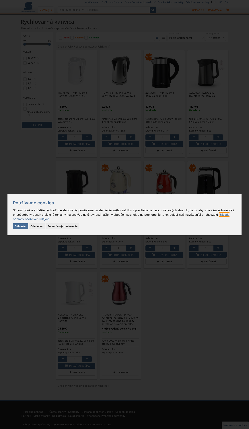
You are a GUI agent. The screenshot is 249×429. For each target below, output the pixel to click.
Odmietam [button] (36, 226)
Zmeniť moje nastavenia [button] (62, 226)
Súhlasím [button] (20, 226)
